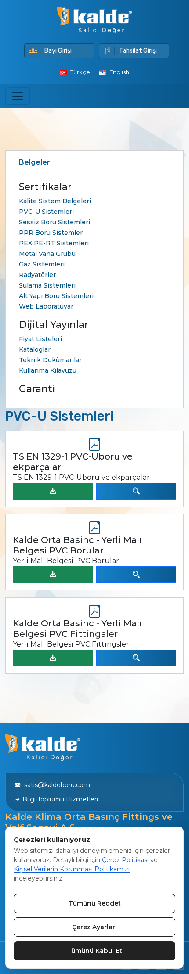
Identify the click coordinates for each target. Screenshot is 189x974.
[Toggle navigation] (17, 96)
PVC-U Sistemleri (46, 212)
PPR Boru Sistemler (51, 233)
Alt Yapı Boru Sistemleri (56, 296)
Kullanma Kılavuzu (47, 370)
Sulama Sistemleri (47, 285)
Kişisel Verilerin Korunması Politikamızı (72, 869)
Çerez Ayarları (94, 927)
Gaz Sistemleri (42, 264)
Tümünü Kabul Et (94, 951)
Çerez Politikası (126, 860)
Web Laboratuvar (46, 306)
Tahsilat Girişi (138, 50)
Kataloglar (35, 349)
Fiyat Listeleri (40, 339)
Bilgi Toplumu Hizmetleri (59, 799)
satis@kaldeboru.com (55, 785)
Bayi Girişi (58, 50)
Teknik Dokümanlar (50, 360)
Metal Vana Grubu (47, 254)
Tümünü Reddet (95, 903)
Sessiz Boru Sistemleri (54, 222)
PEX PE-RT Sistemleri (54, 243)
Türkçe (79, 71)
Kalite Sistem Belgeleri (55, 201)
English (118, 71)
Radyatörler (37, 275)
